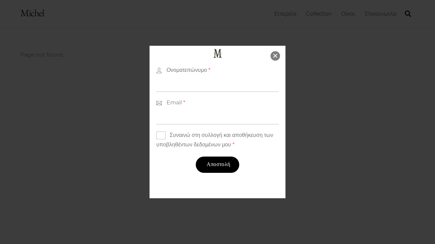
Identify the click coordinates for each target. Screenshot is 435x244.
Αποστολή (218, 165)
